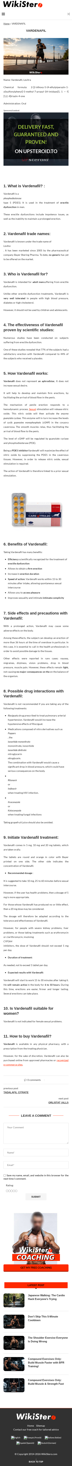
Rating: (10, 1185)
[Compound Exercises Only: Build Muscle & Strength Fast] (13, 1385)
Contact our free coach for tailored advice (36, 1429)
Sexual (32, 409)
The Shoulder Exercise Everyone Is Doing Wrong (48, 1339)
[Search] (68, 14)
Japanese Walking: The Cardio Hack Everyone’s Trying (46, 1297)
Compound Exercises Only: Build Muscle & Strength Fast (46, 1382)
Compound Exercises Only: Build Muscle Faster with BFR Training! (46, 1362)
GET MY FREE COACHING (36, 1267)
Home (6, 23)
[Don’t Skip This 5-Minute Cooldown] (13, 1322)
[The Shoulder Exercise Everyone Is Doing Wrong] (13, 1343)
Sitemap (40, 1425)
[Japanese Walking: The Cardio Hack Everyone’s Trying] (13, 1300)
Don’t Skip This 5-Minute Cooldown (43, 1318)
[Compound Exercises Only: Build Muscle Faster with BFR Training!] (13, 1364)
